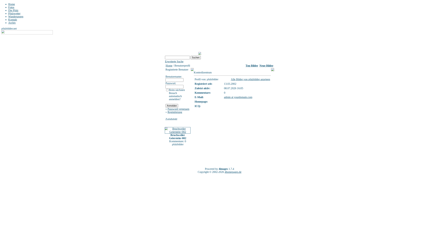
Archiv (12, 22)
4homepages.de (233, 171)
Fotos (11, 7)
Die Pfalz (13, 10)
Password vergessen (178, 109)
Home (11, 4)
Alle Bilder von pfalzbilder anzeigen (250, 79)
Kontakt (12, 19)
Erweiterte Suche (174, 61)
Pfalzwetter (14, 13)
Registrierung (175, 112)
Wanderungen (15, 16)
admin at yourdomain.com (238, 97)
